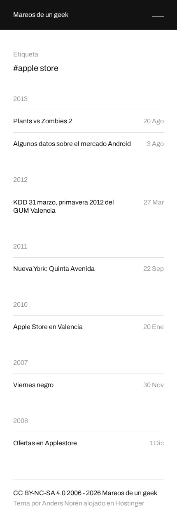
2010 (20, 304)
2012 (20, 179)
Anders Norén (62, 503)
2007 (20, 362)
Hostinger (129, 503)
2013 (20, 98)
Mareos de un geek (40, 14)
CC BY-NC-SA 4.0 (39, 492)
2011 (20, 246)
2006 (20, 420)
